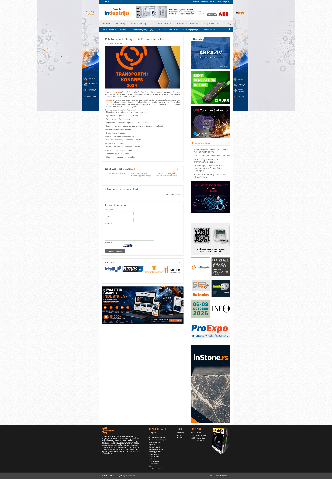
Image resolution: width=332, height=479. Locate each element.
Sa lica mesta (153, 464)
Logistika (151, 445)
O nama (196, 2)
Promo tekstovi (163, 23)
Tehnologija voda (154, 452)
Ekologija (151, 459)
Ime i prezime (110, 210)
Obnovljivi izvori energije (157, 440)
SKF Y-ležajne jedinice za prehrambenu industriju (206, 154)
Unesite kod (109, 242)
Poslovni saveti (153, 461)
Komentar (108, 223)
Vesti (150, 466)
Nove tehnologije (154, 442)
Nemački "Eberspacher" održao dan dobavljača (117, 174)
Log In (106, 2)
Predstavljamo (153, 457)
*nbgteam (226, 476)
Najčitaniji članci (212, 23)
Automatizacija (153, 454)
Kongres (113, 92)
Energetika (152, 433)
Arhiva (211, 2)
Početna (106, 23)
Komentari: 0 (119, 43)
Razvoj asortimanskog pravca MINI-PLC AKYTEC (210, 169)
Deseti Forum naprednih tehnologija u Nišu (202, 29)
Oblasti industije (139, 23)
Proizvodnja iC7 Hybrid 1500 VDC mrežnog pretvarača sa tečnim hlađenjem (210, 161)
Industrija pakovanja (155, 449)
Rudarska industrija (155, 468)
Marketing (204, 2)
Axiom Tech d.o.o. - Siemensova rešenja (140, 174)
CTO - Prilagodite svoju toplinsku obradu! (209, 175)
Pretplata (226, 2)
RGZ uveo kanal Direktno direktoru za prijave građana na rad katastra (150, 29)
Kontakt (218, 2)
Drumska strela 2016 (165, 173)
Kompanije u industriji (187, 23)
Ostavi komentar (173, 194)
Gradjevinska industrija (156, 438)
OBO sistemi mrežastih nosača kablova (212, 149)
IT (149, 435)
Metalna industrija (154, 447)
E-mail (107, 217)
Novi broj (120, 23)
